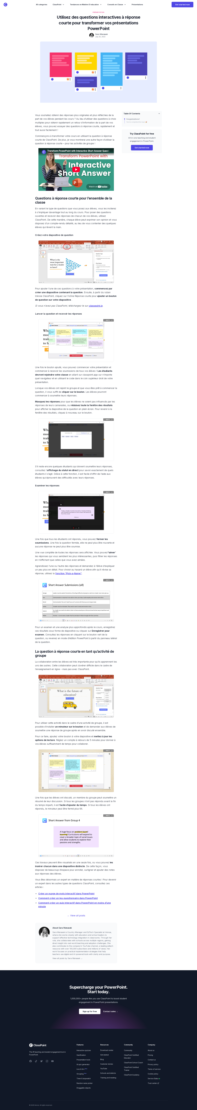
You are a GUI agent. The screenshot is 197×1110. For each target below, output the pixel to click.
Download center (106, 1050)
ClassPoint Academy (131, 1075)
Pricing (150, 1055)
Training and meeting (108, 1078)
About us (151, 1050)
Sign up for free (90, 1011)
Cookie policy (153, 1074)
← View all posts (76, 915)
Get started (104, 1055)
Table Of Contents (132, 113)
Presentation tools (83, 1060)
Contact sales (110, 1011)
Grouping (82, 1074)
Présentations (137, 4)
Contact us (152, 1060)
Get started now (182, 4)
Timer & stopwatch (84, 1078)
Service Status (153, 1078)
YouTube (103, 1069)
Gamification (81, 1055)
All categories (41, 4)
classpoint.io (95, 305)
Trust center (152, 1083)
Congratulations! (133, 119)
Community (128, 1050)
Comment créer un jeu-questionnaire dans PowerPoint (68, 898)
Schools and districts (108, 1073)
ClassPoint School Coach (133, 1063)
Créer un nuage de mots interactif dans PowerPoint (66, 893)
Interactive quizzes (84, 1050)
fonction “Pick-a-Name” (68, 573)
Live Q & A (82, 1069)
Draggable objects (84, 1088)
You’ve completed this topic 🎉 (136, 122)
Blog (102, 1059)
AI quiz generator (83, 1064)
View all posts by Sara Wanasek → (67, 958)
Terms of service (154, 1069)
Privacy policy (153, 1064)
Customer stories (106, 1064)
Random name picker (85, 1083)
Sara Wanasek (65, 928)
